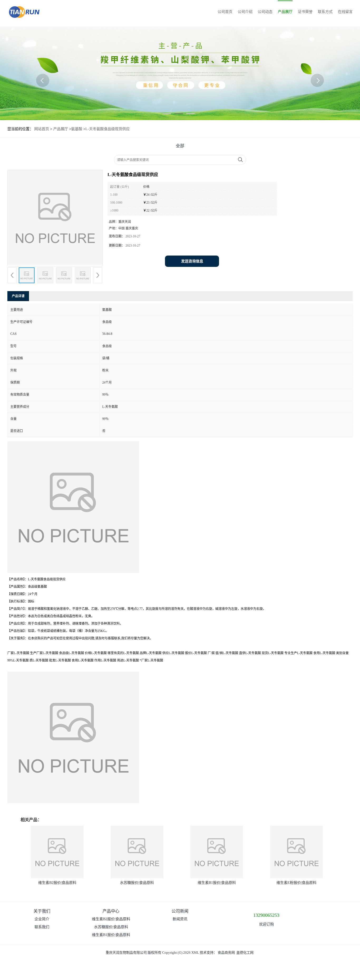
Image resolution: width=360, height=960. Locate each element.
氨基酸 (76, 129)
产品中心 (111, 911)
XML (195, 952)
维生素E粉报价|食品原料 (296, 883)
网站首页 (41, 129)
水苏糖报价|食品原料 (137, 883)
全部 (180, 146)
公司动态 (265, 12)
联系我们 (42, 927)
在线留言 (345, 12)
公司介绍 (245, 12)
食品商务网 (226, 952)
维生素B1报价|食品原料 (217, 883)
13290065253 (266, 915)
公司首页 (225, 12)
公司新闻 (180, 911)
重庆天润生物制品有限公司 (126, 952)
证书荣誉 (305, 12)
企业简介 (42, 919)
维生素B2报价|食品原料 (57, 883)
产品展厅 (285, 12)
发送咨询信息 (192, 261)
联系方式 (325, 12)
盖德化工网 (245, 952)
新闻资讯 (180, 919)
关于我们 (41, 911)
